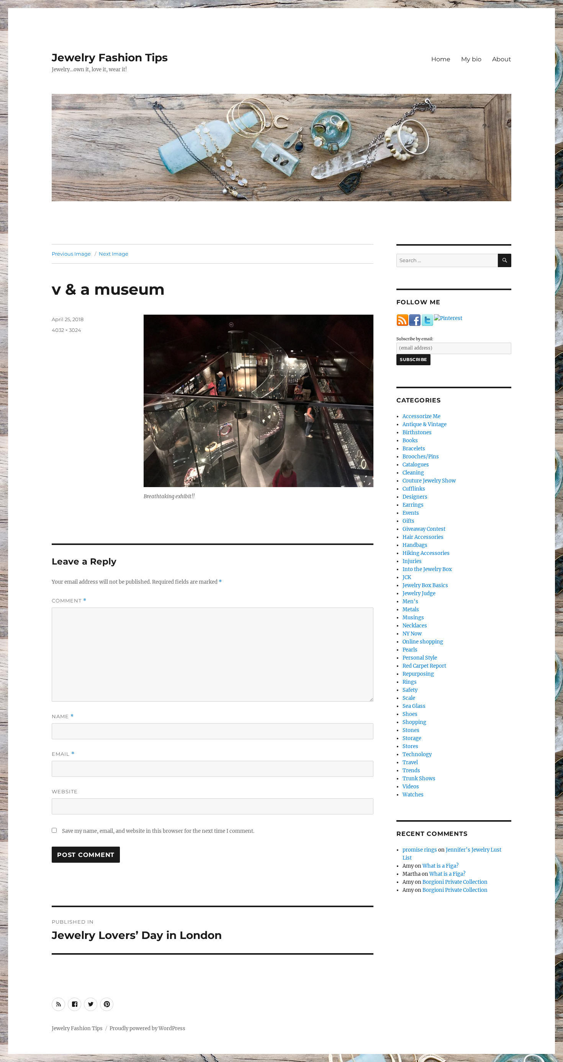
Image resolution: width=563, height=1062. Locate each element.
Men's (410, 601)
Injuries (412, 561)
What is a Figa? (440, 866)
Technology (417, 754)
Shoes (410, 714)
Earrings (413, 505)
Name (63, 716)
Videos (411, 786)
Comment (69, 600)
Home (440, 59)
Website (65, 791)
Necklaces (415, 625)
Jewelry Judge (419, 593)
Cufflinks (414, 489)
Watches (413, 794)
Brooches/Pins (421, 456)
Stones (411, 730)
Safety (410, 690)
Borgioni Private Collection (455, 882)
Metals (411, 609)
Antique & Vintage (425, 424)
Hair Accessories (423, 537)
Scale (409, 698)
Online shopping (423, 642)
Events (411, 513)
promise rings (420, 850)
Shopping (414, 722)
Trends (411, 770)
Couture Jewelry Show (429, 481)
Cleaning (413, 472)
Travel (410, 762)
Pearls (410, 650)
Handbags (415, 545)
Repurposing (418, 674)
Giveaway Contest (424, 529)
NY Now (412, 633)
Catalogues (416, 464)
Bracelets (414, 448)
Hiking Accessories (426, 553)
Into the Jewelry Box (427, 569)
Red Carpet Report (424, 666)
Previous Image (71, 254)
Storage (412, 738)
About (501, 59)
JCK (407, 577)
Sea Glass (414, 706)
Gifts (408, 521)
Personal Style (420, 658)
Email (63, 754)
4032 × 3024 (66, 330)
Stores (410, 746)
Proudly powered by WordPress (147, 1028)
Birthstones (417, 432)
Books (410, 440)
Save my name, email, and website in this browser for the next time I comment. (158, 831)
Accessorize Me (421, 416)
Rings (410, 682)
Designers (415, 497)
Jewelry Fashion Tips (110, 57)
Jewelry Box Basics (425, 585)
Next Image (113, 254)
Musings (413, 617)
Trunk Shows (419, 778)
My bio (471, 59)
